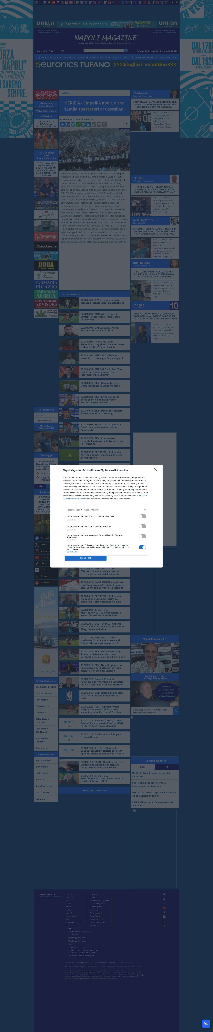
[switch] (142, 516)
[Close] (156, 470)
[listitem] (106, 509)
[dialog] (106, 516)
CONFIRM (85, 558)
